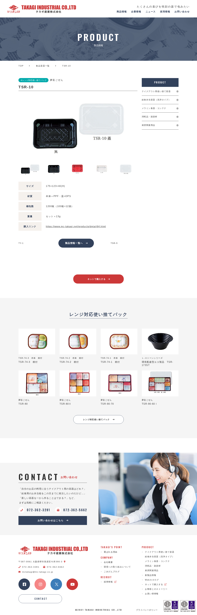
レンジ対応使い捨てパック (96, 419)
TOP (20, 66)
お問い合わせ (182, 11)
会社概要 (108, 562)
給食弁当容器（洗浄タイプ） (156, 100)
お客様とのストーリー (156, 589)
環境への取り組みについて (117, 567)
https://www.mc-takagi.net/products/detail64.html (76, 226)
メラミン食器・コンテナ (154, 108)
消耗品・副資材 (149, 116)
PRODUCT (160, 82)
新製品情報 (150, 575)
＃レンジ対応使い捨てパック (33, 80)
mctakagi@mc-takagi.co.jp (37, 572)
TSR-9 (114, 243)
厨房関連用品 (148, 125)
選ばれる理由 (110, 552)
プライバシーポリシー (147, 609)
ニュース (151, 11)
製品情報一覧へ (74, 243)
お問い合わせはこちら (50, 520)
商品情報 (122, 11)
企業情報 (136, 11)
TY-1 (21, 243)
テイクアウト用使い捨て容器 (156, 91)
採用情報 (165, 11)
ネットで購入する (97, 279)
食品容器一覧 (43, 66)
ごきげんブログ (112, 571)
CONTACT (40, 598)
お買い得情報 (151, 593)
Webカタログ (152, 580)
